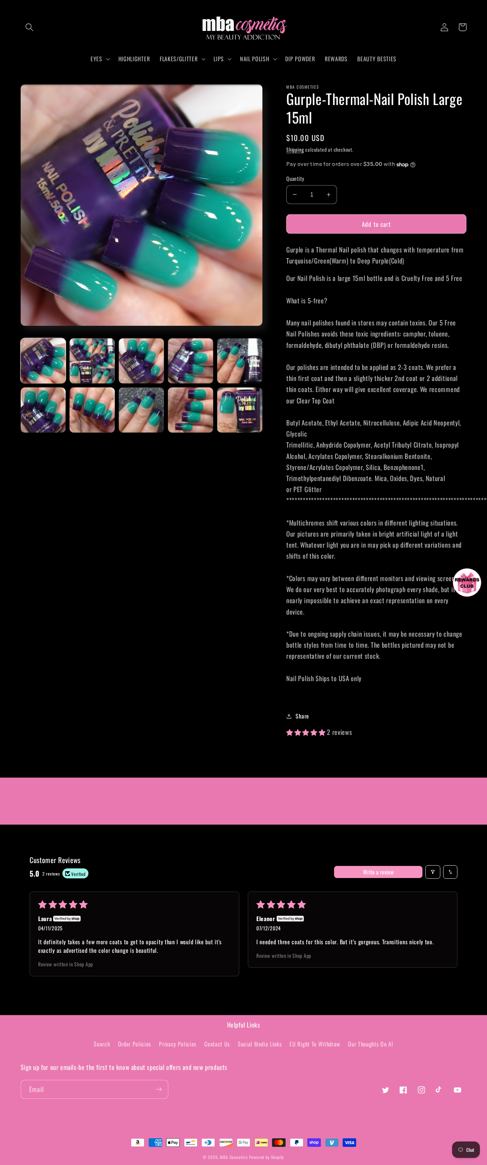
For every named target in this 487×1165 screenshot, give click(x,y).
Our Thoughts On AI (370, 1044)
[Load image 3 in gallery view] (141, 360)
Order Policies (135, 1044)
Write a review (378, 872)
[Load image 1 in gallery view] (43, 360)
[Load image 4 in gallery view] (190, 360)
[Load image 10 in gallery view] (239, 409)
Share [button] (302, 716)
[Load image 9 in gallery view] (190, 409)
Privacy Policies (177, 1044)
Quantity (295, 178)
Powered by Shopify (266, 1157)
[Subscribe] (159, 1089)
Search (102, 1044)
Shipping (295, 149)
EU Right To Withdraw (314, 1044)
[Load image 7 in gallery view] (92, 409)
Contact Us (217, 1044)
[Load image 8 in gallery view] (141, 409)
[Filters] (432, 872)
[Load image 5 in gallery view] (239, 360)
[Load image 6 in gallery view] (43, 409)
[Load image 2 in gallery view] (92, 360)
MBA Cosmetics (234, 1157)
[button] (30, 27)
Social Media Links (260, 1044)
